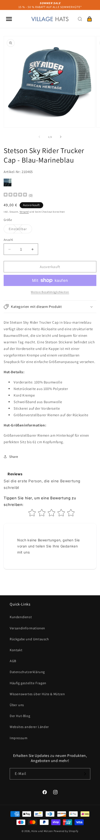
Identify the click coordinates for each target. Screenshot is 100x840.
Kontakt (16, 650)
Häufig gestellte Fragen (28, 683)
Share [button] (13, 456)
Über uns (17, 705)
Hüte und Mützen (42, 831)
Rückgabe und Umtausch (29, 639)
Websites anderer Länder (29, 727)
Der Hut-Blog (20, 716)
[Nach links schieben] (39, 136)
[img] (15, 195)
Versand (24, 211)
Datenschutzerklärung (27, 672)
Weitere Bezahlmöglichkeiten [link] (50, 292)
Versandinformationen (27, 628)
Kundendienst (21, 617)
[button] (9, 19)
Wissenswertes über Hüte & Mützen (37, 694)
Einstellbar (20, 229)
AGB (13, 661)
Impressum (18, 738)
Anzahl (8, 240)
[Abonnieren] (84, 773)
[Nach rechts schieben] (60, 136)
